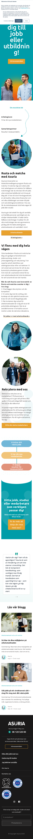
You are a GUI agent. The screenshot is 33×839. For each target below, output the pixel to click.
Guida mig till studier (9, 758)
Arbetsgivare (16, 237)
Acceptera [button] (18, 21)
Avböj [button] (26, 21)
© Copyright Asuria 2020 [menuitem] (16, 833)
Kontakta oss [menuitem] (6, 774)
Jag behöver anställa (9, 762)
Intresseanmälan (16, 61)
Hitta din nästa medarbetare (16, 425)
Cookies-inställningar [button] (9, 21)
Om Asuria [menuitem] (5, 768)
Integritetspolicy (24, 8)
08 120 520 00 (19, 732)
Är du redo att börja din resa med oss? (16, 524)
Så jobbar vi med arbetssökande (16, 316)
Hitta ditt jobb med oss (10, 754)
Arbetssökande (16, 232)
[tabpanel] (16, 573)
